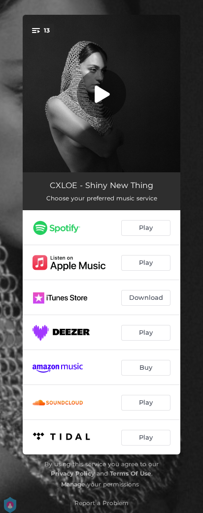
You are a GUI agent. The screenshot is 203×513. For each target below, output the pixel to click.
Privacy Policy (73, 473)
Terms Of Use (130, 473)
